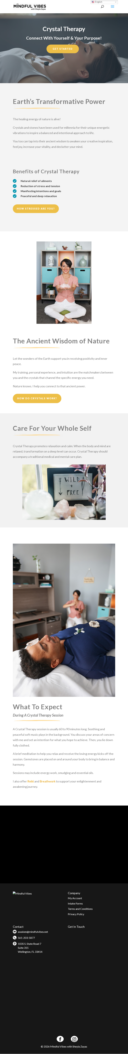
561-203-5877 (26, 937)
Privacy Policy (76, 914)
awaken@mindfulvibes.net (33, 931)
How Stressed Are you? (36, 208)
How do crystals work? (37, 398)
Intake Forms (75, 903)
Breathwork (48, 781)
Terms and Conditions (80, 908)
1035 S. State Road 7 (29, 943)
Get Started (63, 48)
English (98, 2)
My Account (75, 898)
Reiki (30, 781)
